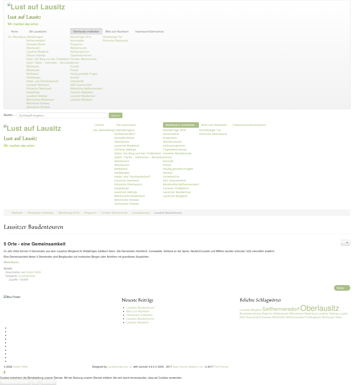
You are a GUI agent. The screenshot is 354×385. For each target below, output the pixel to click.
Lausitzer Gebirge (36, 96)
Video (338, 317)
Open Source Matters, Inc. (188, 366)
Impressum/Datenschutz (149, 31)
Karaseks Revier (36, 44)
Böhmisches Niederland (40, 99)
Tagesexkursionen (81, 55)
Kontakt (74, 66)
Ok (35, 382)
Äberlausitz (32, 66)
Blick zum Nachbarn (117, 31)
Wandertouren (78, 48)
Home (14, 31)
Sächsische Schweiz (38, 107)
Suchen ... (9, 115)
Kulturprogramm (79, 51)
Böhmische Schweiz (38, 103)
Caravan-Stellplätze (81, 92)
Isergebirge (33, 92)
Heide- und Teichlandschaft (42, 81)
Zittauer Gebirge (36, 55)
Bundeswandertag (250, 313)
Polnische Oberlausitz (39, 88)
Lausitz (343, 313)
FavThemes (221, 366)
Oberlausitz (33, 48)
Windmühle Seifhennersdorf (86, 88)
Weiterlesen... (12, 262)
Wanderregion (35, 37)
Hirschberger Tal (112, 37)
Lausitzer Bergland (37, 51)
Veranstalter (77, 40)
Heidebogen (33, 77)
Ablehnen (48, 382)
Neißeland (32, 73)
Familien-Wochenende (83, 59)
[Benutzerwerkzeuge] (345, 242)
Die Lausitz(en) (38, 31)
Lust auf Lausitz (24, 17)
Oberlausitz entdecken (86, 31)
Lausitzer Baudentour (82, 96)
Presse (74, 70)
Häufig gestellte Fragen (84, 73)
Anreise (74, 77)
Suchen (115, 115)
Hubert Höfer (20, 366)
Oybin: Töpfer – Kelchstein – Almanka (48, 62)
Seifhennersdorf (35, 40)
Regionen (267, 313)
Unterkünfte (77, 81)
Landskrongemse (117, 366)
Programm (76, 44)
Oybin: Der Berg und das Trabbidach (47, 59)
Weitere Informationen (15, 382)
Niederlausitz (281, 313)
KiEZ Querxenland (250, 317)
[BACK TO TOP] (4, 372)
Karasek (266, 317)
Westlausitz (33, 70)
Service (74, 62)
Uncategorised (26, 276)
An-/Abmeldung (17, 37)
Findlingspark (313, 317)
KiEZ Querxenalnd (81, 85)
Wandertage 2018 (80, 37)
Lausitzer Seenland (37, 85)
